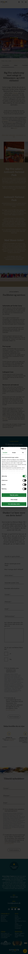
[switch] (24, 480)
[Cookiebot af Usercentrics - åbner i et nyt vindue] (20, 449)
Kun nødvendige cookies (14, 504)
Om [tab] (23, 452)
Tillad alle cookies (14, 495)
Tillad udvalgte (14, 499)
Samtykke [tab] (5, 452)
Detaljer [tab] (14, 452)
